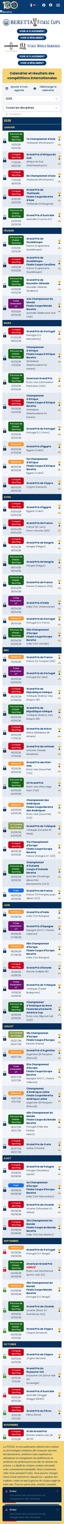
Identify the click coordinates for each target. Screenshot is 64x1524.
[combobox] (34, 5)
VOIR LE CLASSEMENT (32, 31)
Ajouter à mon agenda (19, 88)
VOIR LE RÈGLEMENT (32, 37)
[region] (32, 12)
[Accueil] (10, 5)
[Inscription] (4, 1290)
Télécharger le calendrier (48, 88)
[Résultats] (59, 144)
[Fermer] (57, 1491)
